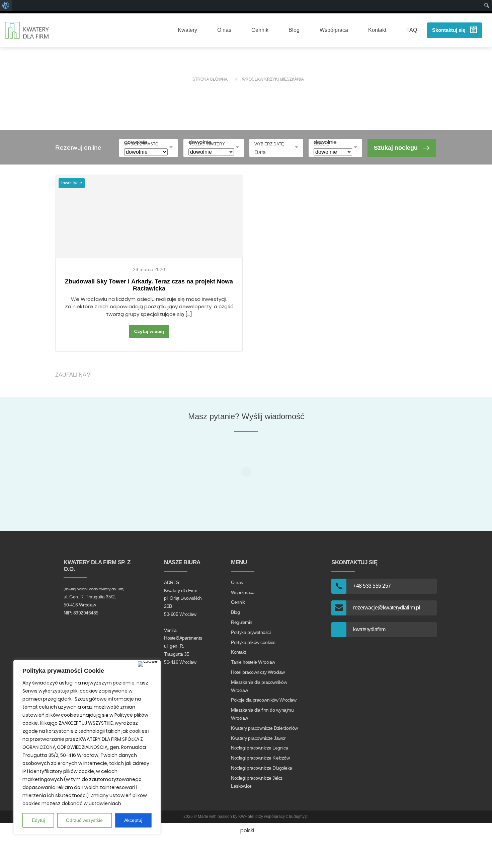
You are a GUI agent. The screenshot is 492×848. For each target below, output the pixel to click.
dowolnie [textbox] (135, 142)
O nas (224, 30)
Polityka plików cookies (253, 642)
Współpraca (334, 30)
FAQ (411, 30)
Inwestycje (71, 182)
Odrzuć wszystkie (84, 820)
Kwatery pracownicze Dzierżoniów (264, 728)
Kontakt (377, 30)
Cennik (259, 30)
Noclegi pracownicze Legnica (259, 748)
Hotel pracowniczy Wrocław (258, 672)
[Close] (148, 664)
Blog (294, 30)
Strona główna (209, 79)
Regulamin (241, 622)
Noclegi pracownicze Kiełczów (260, 758)
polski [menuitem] (247, 830)
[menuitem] (246, 830)
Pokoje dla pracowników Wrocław (263, 700)
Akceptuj (133, 820)
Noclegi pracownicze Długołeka (261, 768)
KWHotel (246, 816)
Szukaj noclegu (396, 147)
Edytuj (38, 820)
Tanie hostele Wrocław (253, 662)
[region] (87, 747)
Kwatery (187, 30)
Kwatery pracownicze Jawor (258, 738)
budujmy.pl (299, 816)
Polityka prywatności (250, 632)
